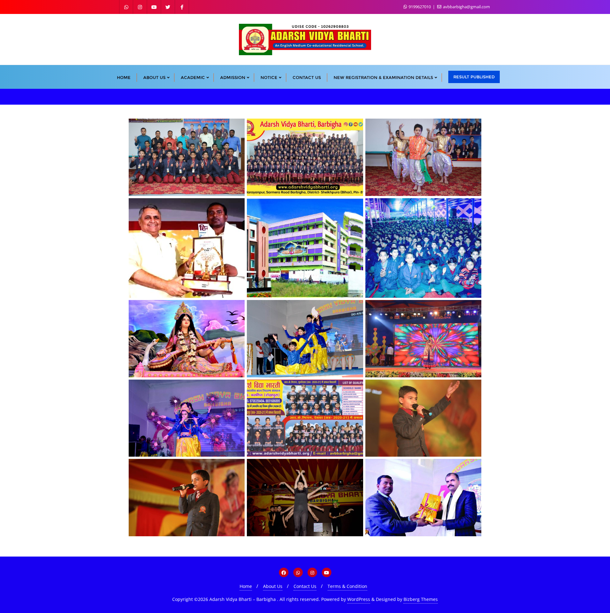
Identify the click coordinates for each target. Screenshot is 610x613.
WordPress (358, 599)
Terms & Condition (347, 586)
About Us (272, 586)
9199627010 (420, 7)
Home (246, 586)
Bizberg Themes (420, 599)
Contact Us (305, 586)
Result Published (474, 76)
